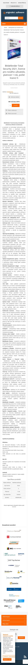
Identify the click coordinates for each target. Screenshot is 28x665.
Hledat (21, 18)
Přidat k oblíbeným (12, 110)
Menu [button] (4, 23)
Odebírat (21, 637)
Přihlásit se (14, 2)
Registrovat (6, 2)
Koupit (16, 105)
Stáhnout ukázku (15, 97)
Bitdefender (10, 92)
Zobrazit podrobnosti (10, 656)
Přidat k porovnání (12, 113)
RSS (25, 656)
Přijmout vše (7, 659)
